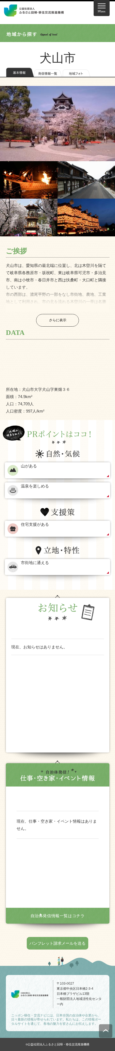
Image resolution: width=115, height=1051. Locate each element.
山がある (29, 466)
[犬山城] (57, 123)
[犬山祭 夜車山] (86, 217)
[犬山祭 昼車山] (28, 217)
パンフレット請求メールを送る (57, 943)
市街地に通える (35, 562)
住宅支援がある (35, 524)
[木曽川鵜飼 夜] (28, 180)
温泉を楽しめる (35, 486)
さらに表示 (57, 320)
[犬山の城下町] (86, 180)
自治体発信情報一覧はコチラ (57, 915)
